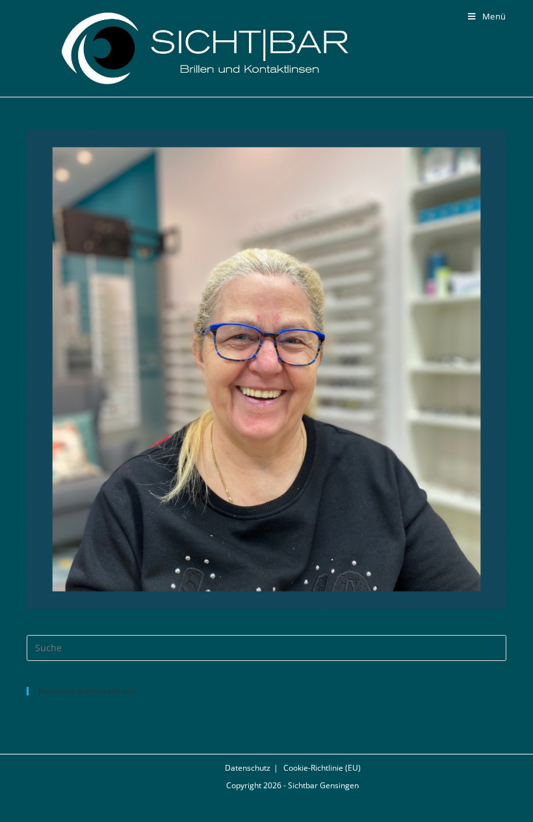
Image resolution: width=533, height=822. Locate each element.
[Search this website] (266, 647)
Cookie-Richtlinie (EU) (322, 767)
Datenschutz (247, 767)
